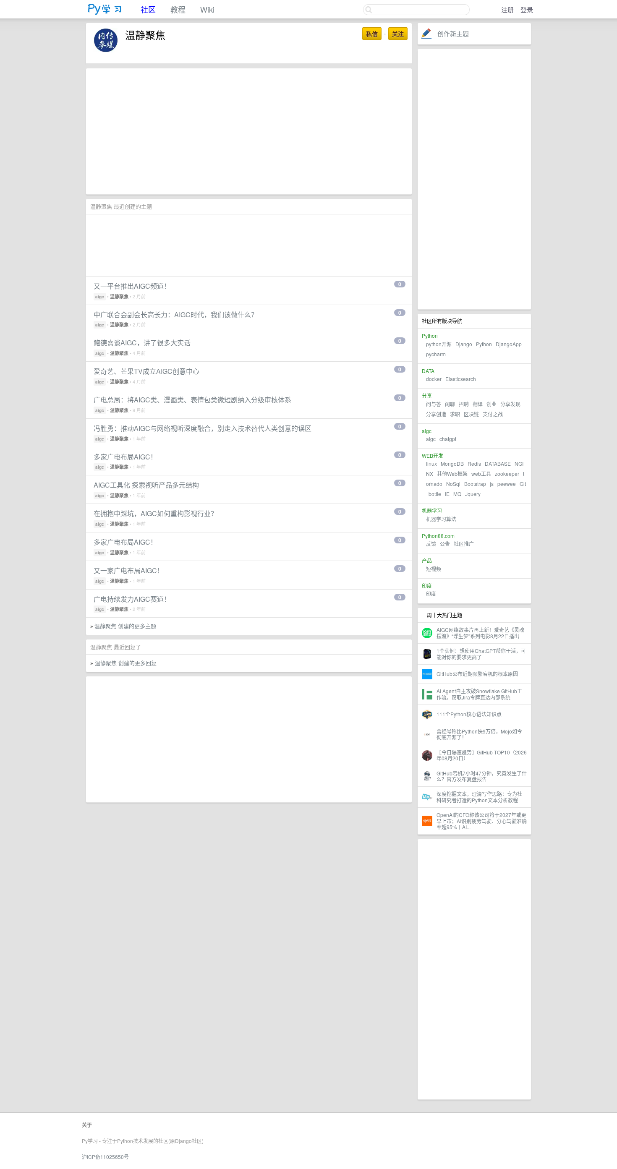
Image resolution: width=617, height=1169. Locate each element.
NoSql (453, 483)
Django (463, 343)
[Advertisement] (474, 179)
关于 (87, 1125)
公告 (445, 543)
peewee (506, 483)
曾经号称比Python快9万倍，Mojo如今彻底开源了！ (479, 734)
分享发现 (510, 403)
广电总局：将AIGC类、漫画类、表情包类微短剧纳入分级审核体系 (192, 399)
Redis (474, 463)
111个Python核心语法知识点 (469, 714)
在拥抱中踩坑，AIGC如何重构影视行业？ (155, 513)
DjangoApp (509, 343)
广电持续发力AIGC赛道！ (132, 599)
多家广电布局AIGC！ (125, 457)
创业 (491, 403)
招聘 (464, 403)
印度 (431, 593)
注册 (507, 9)
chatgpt (447, 438)
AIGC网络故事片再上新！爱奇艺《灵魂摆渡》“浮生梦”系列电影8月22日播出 (480, 632)
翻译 (478, 403)
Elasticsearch (460, 378)
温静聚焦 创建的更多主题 (125, 626)
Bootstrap (475, 483)
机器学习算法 (441, 518)
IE (447, 493)
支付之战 (493, 414)
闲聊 (450, 403)
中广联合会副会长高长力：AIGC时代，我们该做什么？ (176, 314)
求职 (455, 414)
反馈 (431, 543)
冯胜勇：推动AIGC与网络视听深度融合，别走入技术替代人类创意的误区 (202, 428)
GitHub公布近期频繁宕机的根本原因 (477, 673)
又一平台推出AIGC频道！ (132, 286)
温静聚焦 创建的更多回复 (126, 663)
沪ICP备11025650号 (105, 1156)
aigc (431, 438)
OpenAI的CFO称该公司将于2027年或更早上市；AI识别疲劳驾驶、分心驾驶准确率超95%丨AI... (482, 820)
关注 (398, 33)
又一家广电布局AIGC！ (129, 570)
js (492, 483)
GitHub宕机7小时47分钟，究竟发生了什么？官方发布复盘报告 (482, 776)
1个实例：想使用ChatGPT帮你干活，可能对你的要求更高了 (481, 653)
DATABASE (498, 463)
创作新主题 (453, 33)
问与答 (433, 403)
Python (484, 343)
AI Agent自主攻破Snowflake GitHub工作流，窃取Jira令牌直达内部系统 (479, 693)
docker (434, 378)
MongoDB (453, 463)
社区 (148, 9)
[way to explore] (105, 12)
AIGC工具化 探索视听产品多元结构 (146, 485)
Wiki (207, 9)
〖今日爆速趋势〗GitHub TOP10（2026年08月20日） (482, 755)
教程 (178, 9)
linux (431, 463)
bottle (435, 493)
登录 (526, 9)
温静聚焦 (119, 296)
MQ (457, 493)
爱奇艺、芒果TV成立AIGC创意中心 (146, 371)
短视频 (433, 568)
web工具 (481, 473)
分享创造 (436, 414)
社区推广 (464, 543)
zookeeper (507, 473)
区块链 (471, 414)
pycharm (436, 353)
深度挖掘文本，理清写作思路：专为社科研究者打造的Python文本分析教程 (479, 796)
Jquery (473, 493)
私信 (372, 33)
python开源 (439, 343)
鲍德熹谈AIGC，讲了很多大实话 (142, 342)
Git (523, 483)
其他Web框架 (452, 473)
